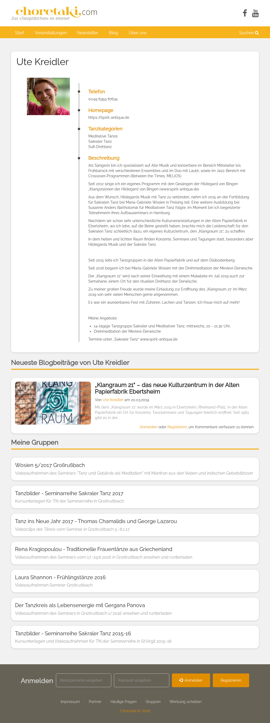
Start (19, 32)
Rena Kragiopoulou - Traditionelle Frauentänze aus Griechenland (93, 549)
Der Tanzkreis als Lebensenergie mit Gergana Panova (80, 605)
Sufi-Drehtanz (100, 147)
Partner (95, 702)
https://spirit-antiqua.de (108, 117)
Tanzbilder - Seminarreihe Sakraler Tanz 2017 (69, 493)
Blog (113, 32)
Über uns (138, 32)
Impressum (70, 702)
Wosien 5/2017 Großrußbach (50, 465)
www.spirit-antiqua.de (179, 189)
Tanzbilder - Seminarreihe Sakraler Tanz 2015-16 (73, 633)
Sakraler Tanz (100, 141)
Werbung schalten (185, 702)
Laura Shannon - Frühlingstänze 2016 (60, 577)
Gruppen (153, 702)
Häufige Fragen (123, 702)
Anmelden (148, 427)
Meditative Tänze (103, 136)
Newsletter (87, 32)
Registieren (177, 427)
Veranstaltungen (51, 32)
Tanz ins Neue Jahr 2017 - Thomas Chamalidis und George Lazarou (96, 521)
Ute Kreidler (113, 400)
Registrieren (231, 680)
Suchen (247, 32)
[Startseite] (57, 13)
